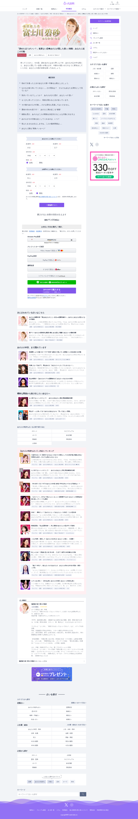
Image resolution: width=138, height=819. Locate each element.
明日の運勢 (69, 741)
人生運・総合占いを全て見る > (76, 725)
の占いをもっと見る (33, 661)
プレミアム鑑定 (30, 13)
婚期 (112, 74)
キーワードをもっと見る (111, 137)
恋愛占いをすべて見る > (78, 703)
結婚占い (69, 719)
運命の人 (97, 78)
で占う (51, 205)
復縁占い (69, 711)
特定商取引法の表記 (103, 810)
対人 (34, 737)
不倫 (106, 109)
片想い (51, 782)
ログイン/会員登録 (104, 21)
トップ (24, 9)
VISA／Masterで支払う (49, 250)
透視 (72, 782)
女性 (31, 163)
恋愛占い (37, 13)
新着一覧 (39, 9)
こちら (45, 656)
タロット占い (97, 91)
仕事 (114, 128)
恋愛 (30, 55)
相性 (96, 123)
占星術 (34, 443)
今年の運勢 (34, 745)
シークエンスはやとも (108, 118)
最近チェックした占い (100, 52)
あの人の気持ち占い (39, 55)
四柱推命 (69, 439)
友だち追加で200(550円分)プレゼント (53, 282)
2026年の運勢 (104, 133)
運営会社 (92, 810)
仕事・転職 (34, 733)
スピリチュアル (69, 431)
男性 (41, 163)
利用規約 (32, 231)
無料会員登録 (31, 298)
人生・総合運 (97, 69)
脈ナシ (95, 118)
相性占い (69, 715)
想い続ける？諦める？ (59, 13)
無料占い (54, 9)
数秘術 (34, 439)
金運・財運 (69, 733)
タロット (34, 431)
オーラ (34, 435)
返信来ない (95, 128)
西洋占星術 (112, 91)
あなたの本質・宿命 (34, 729)
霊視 (57, 782)
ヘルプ (95, 57)
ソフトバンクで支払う (47, 276)
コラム (84, 9)
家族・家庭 (69, 737)
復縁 (103, 123)
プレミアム (23, 55)
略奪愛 (110, 123)
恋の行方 (34, 711)
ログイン (46, 296)
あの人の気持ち (40, 782)
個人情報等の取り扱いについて (48, 197)
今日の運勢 (34, 741)
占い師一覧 (96, 43)
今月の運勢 (69, 745)
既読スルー (106, 128)
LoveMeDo (96, 114)
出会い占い (34, 719)
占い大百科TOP (20, 13)
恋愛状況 (69, 707)
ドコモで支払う (49, 269)
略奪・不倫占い (34, 715)
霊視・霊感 (34, 759)
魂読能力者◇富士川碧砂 (39, 604)
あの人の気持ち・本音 (46, 13)
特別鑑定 (69, 9)
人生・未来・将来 (69, 729)
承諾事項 (39, 231)
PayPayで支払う (49, 260)
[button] (51, 240)
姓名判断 (69, 435)
